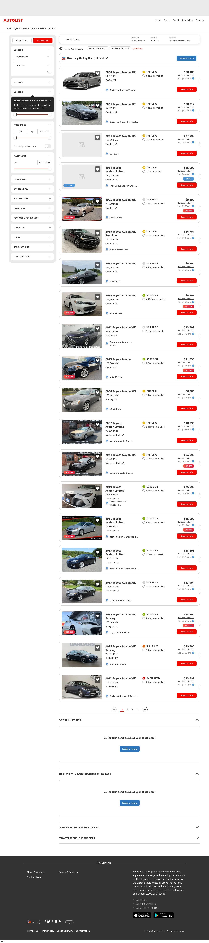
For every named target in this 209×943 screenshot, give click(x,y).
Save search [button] (42, 40)
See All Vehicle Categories (146, 907)
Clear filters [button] (22, 40)
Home (158, 20)
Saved (176, 20)
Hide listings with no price (25, 146)
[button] (32, 57)
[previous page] (114, 709)
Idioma (34, 922)
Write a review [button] (129, 749)
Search (167, 20)
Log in (69, 922)
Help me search (187, 58)
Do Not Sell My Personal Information (73, 930)
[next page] (145, 709)
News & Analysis (36, 872)
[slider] (15, 114)
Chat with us (34, 877)
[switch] (46, 146)
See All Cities (139, 899)
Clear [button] (49, 72)
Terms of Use (33, 930)
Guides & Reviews (68, 872)
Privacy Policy (48, 930)
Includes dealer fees (186, 75)
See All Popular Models (145, 903)
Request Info (187, 89)
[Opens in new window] (142, 915)
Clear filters (138, 48)
